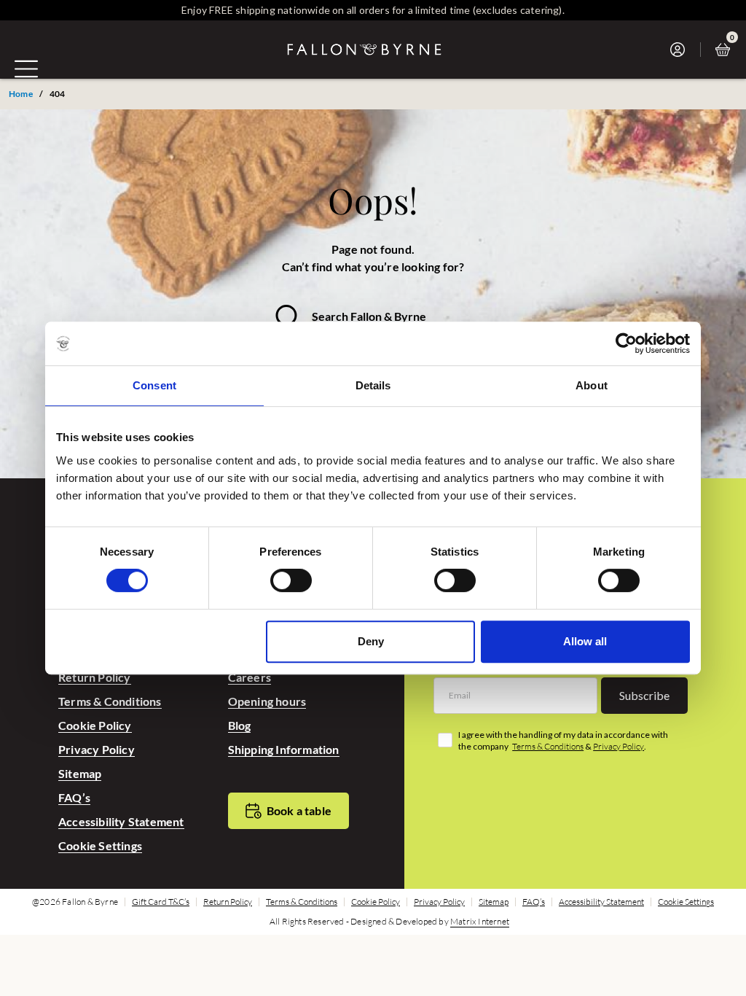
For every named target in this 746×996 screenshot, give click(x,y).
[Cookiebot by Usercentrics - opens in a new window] (626, 343)
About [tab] (592, 385)
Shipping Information (283, 749)
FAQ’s (74, 797)
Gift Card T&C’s (160, 902)
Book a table (299, 810)
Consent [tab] (154, 385)
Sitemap (79, 773)
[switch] (291, 580)
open (26, 68)
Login (681, 49)
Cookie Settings (100, 845)
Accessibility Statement (121, 821)
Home (21, 94)
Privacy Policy (96, 749)
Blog (239, 725)
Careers (249, 677)
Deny (371, 641)
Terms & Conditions (110, 701)
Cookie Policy (95, 725)
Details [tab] (373, 385)
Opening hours (267, 701)
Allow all (585, 641)
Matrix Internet (479, 921)
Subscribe (644, 695)
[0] (726, 49)
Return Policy (94, 677)
